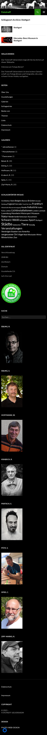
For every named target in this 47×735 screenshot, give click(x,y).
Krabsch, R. (5, 175)
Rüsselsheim (32, 217)
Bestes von (5, 111)
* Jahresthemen (7, 147)
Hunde (24, 207)
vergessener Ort (9, 234)
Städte (6, 224)
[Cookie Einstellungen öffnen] (5, 731)
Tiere (24, 224)
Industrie (32, 207)
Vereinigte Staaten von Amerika (15, 231)
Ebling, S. (4, 166)
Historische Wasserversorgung (11, 207)
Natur (4, 216)
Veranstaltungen (11, 228)
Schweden (23, 220)
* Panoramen (6, 156)
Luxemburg (6, 213)
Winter (39, 235)
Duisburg (4, 204)
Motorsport (26, 213)
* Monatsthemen (8, 151)
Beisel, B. (4, 161)
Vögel (20, 234)
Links (3, 120)
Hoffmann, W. (7, 170)
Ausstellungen (7, 97)
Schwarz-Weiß (10, 219)
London (35, 211)
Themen (4, 116)
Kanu (3, 211)
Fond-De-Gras (27, 204)
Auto (12, 200)
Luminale (42, 211)
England (10, 204)
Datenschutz (6, 125)
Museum (35, 213)
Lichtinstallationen (21, 210)
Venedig (32, 225)
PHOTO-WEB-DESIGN (10, 727)
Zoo (15, 237)
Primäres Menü (44, 12)
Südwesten (17, 225)
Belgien (18, 200)
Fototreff (6, 12)
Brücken (31, 200)
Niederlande (13, 216)
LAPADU (8, 211)
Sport (32, 219)
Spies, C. (4, 180)
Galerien (4, 101)
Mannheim (15, 213)
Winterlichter (7, 237)
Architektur (5, 201)
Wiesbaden (32, 235)
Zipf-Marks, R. (7, 184)
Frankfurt (37, 203)
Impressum (5, 130)
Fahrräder (18, 204)
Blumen (24, 201)
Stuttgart (18, 27)
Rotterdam (23, 217)
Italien (40, 207)
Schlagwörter (6, 106)
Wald (25, 235)
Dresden (38, 201)
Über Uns (5, 92)
